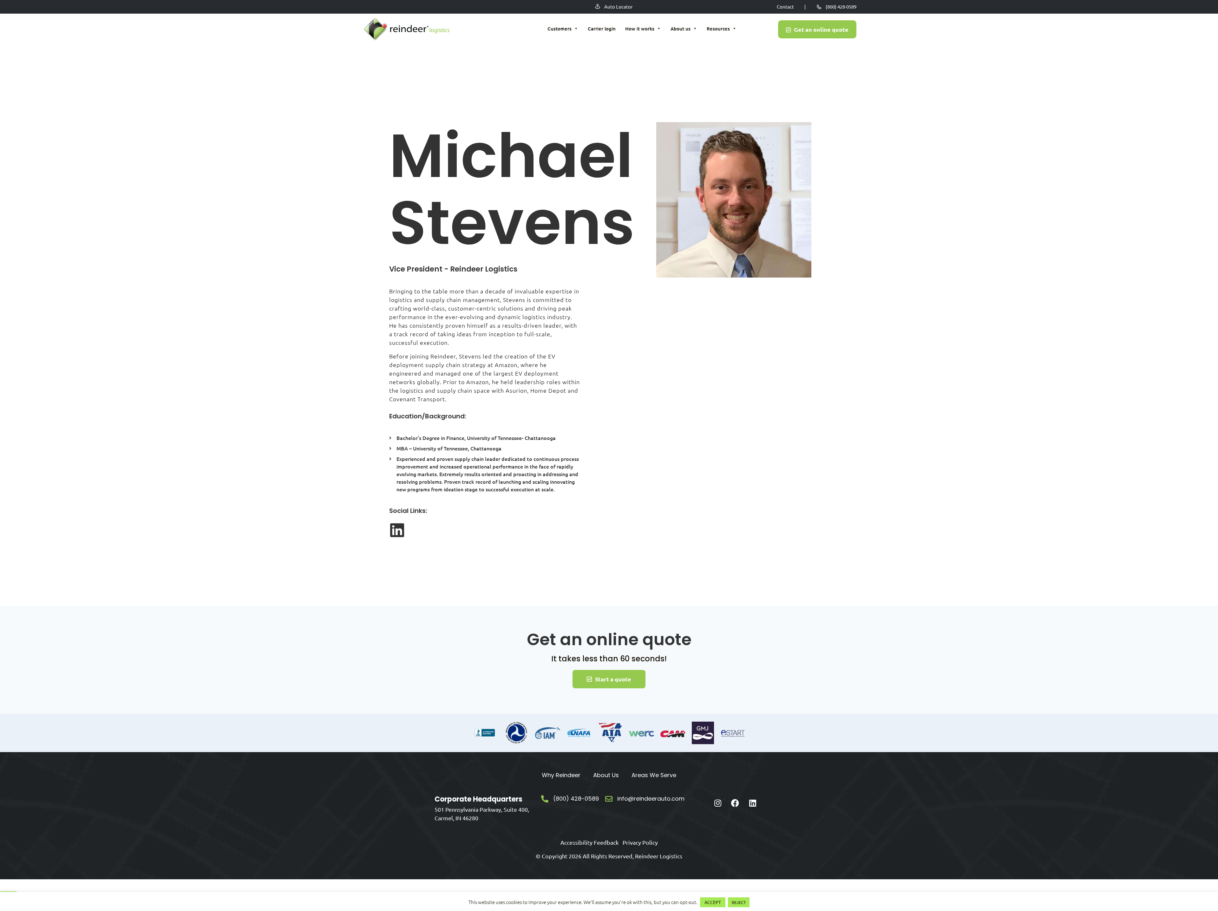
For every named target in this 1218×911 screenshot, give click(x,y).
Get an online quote (821, 29)
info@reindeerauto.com (650, 799)
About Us (606, 775)
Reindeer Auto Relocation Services (406, 29)
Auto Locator (618, 6)
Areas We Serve (654, 775)
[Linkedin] (753, 803)
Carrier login (602, 28)
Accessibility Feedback (589, 842)
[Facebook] (735, 803)
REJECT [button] (739, 902)
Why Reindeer (561, 775)
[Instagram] (718, 803)
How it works (639, 28)
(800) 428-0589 (841, 6)
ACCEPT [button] (712, 902)
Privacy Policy (640, 842)
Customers (559, 28)
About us (681, 28)
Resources (718, 28)
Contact (785, 6)
